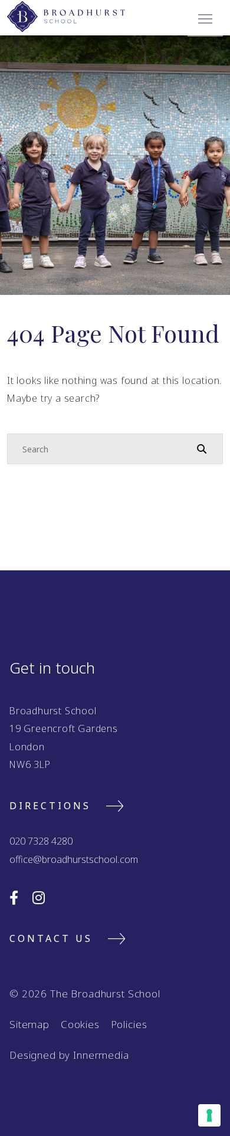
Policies (129, 1024)
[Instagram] (38, 897)
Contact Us (51, 938)
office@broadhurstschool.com (73, 859)
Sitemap (29, 1024)
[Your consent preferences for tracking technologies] (209, 1115)
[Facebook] (13, 897)
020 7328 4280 (41, 841)
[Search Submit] (202, 448)
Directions (50, 805)
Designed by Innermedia (69, 1055)
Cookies (80, 1024)
